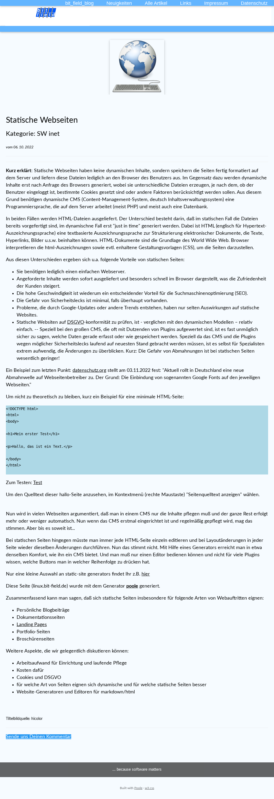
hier (146, 574)
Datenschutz (254, 3)
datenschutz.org (89, 370)
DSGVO (75, 322)
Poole (138, 788)
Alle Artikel (156, 3)
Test (37, 482)
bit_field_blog (79, 3)
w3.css (149, 788)
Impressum (216, 3)
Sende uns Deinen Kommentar (38, 736)
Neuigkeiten (119, 3)
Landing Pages (32, 624)
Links (185, 3)
